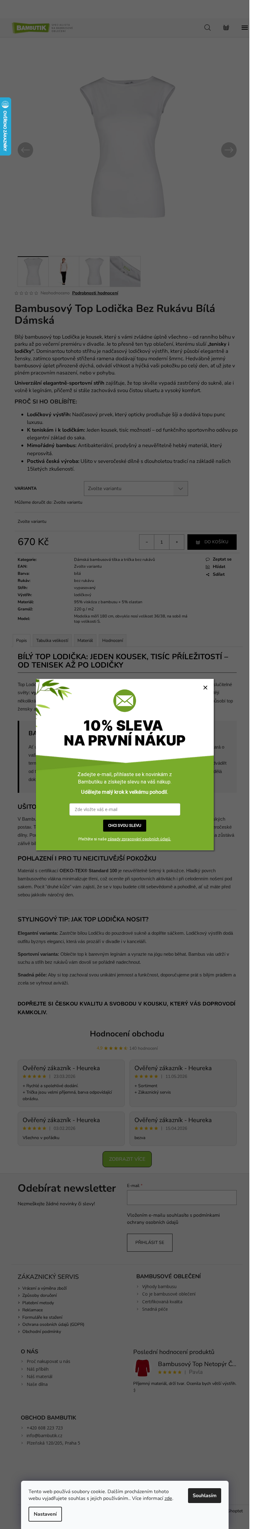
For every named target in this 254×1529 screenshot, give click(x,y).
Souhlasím (205, 1495)
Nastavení (45, 1514)
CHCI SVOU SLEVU (124, 825)
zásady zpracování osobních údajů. (139, 838)
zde (168, 1498)
